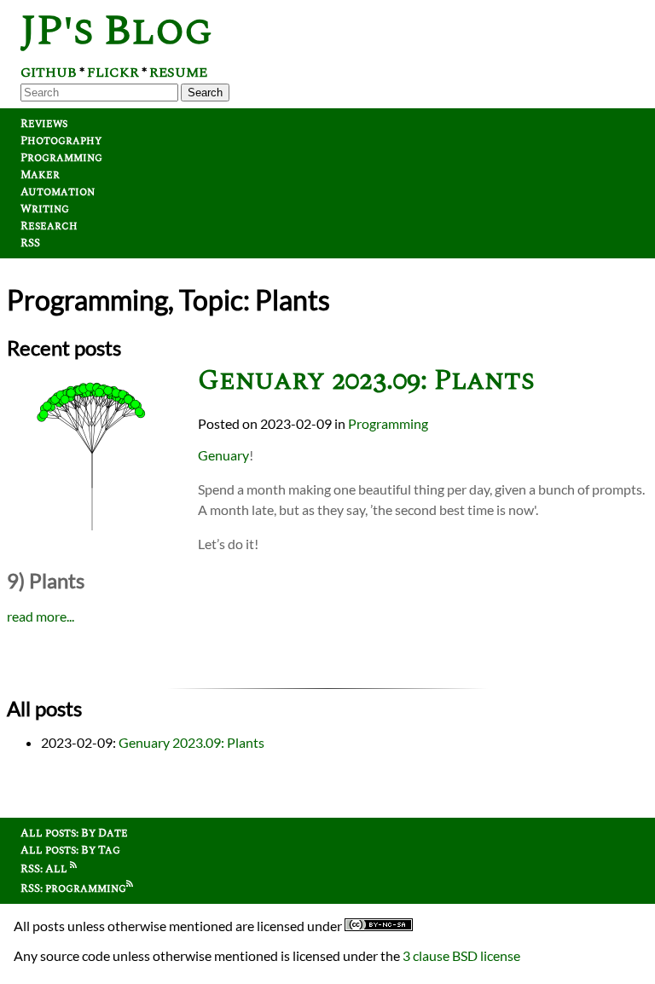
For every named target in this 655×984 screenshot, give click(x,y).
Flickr (113, 72)
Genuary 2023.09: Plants (366, 381)
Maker (40, 174)
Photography (60, 140)
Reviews (43, 123)
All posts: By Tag (70, 850)
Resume (178, 72)
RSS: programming (73, 888)
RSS (30, 243)
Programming (61, 157)
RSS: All (45, 868)
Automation (57, 191)
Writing (44, 208)
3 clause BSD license (461, 955)
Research (49, 225)
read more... (40, 616)
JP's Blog (116, 31)
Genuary (223, 455)
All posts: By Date (74, 833)
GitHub (48, 72)
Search (205, 92)
